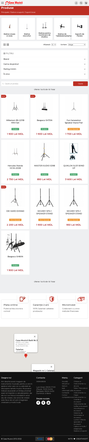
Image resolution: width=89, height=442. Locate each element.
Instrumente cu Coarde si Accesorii (80, 399)
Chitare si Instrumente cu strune (80, 384)
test (63, 388)
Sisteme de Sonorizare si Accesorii (79, 415)
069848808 (41, 381)
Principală (5, 12)
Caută (80, 84)
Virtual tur (65, 384)
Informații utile (67, 390)
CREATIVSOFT (82, 439)
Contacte (65, 393)
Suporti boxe (30, 12)
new (3, 96)
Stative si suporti (17, 12)
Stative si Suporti (80, 431)
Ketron (64, 386)
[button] (25, 356)
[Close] (51, 367)
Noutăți (65, 381)
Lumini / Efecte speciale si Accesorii (80, 422)
